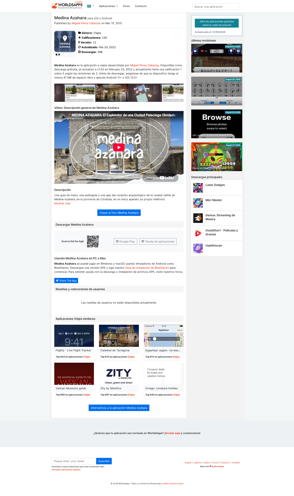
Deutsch (225, 462)
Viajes (86, 356)
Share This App (68, 280)
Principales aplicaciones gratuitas (66, 470)
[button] (90, 5)
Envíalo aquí (172, 433)
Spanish (198, 462)
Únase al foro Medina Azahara (119, 212)
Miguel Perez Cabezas (86, 23)
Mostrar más (62, 203)
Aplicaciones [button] (107, 6)
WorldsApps (219, 466)
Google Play (126, 241)
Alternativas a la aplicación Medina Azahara (119, 408)
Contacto (141, 6)
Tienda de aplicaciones (159, 241)
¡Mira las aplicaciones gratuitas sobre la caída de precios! (217, 23)
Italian (207, 462)
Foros (126, 6)
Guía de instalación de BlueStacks (147, 267)
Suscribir (104, 461)
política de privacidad (173, 483)
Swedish (236, 462)
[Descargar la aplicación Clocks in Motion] (216, 90)
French (215, 462)
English (188, 462)
